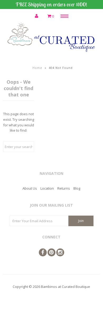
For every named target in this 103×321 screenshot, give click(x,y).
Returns (63, 188)
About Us (29, 188)
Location (47, 188)
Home (37, 68)
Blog (76, 188)
